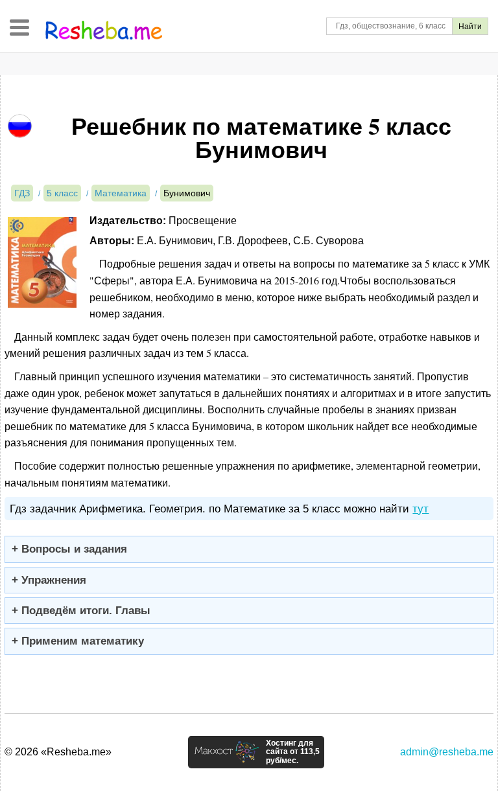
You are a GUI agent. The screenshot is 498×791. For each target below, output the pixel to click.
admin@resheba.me (446, 751)
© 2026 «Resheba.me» (58, 751)
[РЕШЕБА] (103, 30)
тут (420, 509)
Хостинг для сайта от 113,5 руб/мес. (293, 752)
